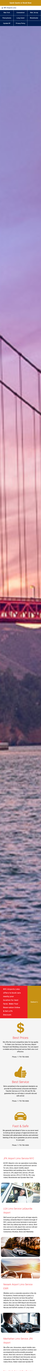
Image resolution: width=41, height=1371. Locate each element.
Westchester (34, 18)
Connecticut (20, 12)
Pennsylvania (6, 18)
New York (7, 12)
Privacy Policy (20, 23)
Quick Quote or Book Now (20, 3)
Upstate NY (6, 23)
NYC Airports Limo (10, 8)
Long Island (20, 18)
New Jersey (34, 12)
